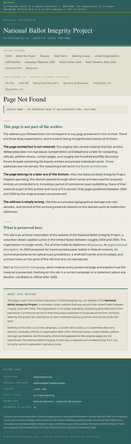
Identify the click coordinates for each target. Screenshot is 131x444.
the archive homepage (29, 267)
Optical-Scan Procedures (46, 83)
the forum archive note (91, 166)
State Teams (61, 55)
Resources (32, 68)
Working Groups (81, 55)
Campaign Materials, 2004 (40, 62)
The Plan (9, 83)
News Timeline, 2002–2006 (100, 62)
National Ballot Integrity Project (48, 30)
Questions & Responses (76, 83)
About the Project (26, 55)
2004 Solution (13, 62)
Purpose (44, 55)
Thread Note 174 (14, 89)
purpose (96, 245)
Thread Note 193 (102, 83)
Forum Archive (13, 68)
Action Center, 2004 (70, 62)
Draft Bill (24, 83)
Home (8, 55)
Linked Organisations (107, 55)
